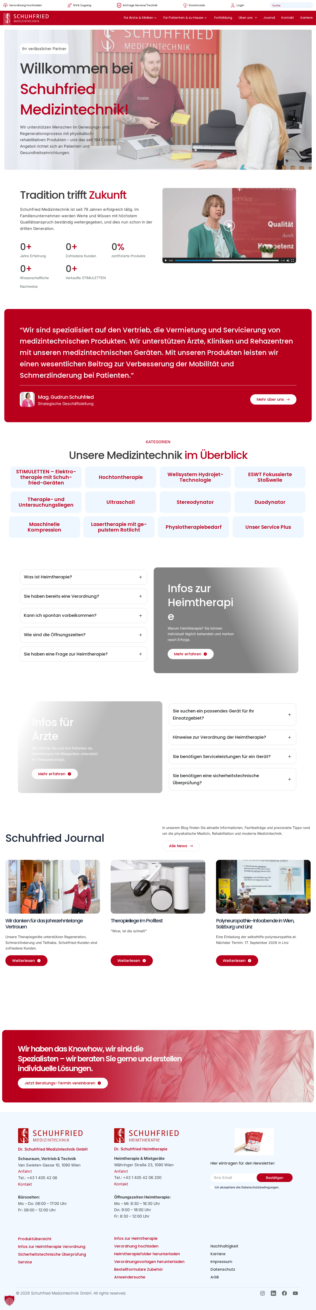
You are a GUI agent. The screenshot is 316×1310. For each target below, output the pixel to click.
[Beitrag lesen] (52, 887)
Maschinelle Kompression (44, 527)
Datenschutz (222, 1269)
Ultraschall (120, 502)
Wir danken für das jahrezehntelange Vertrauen (44, 923)
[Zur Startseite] (26, 19)
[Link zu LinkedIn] (274, 1293)
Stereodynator (195, 502)
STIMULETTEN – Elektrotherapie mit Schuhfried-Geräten (46, 477)
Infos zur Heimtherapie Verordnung (51, 1246)
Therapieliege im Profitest (137, 920)
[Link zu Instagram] (263, 1293)
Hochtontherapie (121, 477)
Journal (269, 17)
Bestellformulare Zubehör (138, 1269)
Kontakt (287, 17)
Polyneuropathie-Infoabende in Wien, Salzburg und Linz (255, 923)
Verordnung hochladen (136, 1246)
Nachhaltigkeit (224, 1246)
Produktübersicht (35, 1238)
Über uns (246, 17)
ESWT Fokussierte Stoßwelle (270, 477)
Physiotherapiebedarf (194, 527)
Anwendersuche (129, 1277)
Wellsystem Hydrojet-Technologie (195, 477)
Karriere (307, 17)
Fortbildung (223, 17)
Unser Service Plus (268, 527)
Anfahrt (25, 1171)
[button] (9, 1300)
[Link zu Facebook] (285, 1293)
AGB (214, 1277)
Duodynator (270, 502)
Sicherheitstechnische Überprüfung (52, 1254)
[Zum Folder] (254, 1141)
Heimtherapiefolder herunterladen (147, 1253)
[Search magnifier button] (308, 5)
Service (25, 1262)
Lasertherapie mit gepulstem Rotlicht (119, 527)
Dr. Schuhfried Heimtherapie (140, 1149)
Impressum (221, 1261)
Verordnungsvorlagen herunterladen (149, 1261)
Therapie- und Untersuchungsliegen (46, 502)
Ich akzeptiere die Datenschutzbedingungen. (247, 1187)
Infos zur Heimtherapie (136, 1238)
